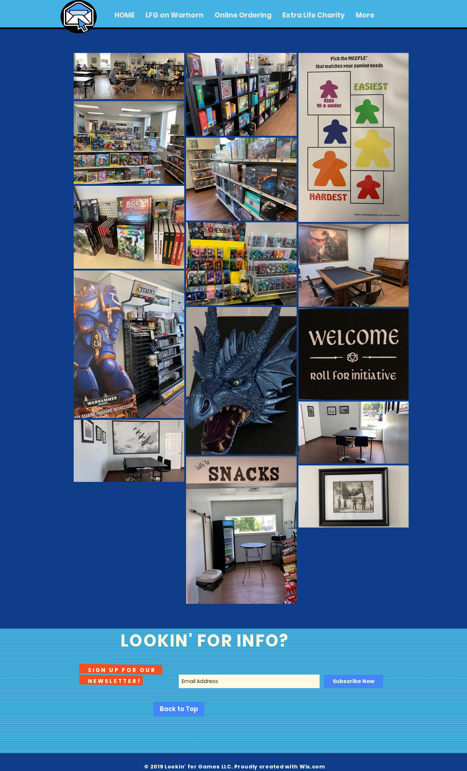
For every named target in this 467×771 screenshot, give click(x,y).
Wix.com (312, 766)
